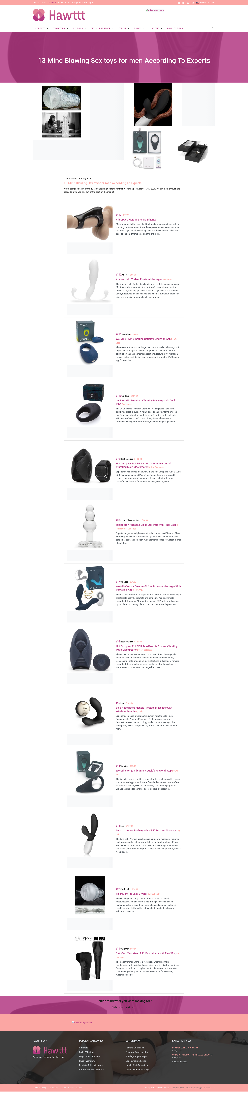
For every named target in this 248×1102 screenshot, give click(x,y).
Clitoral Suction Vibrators (91, 1069)
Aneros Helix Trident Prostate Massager (139, 279)
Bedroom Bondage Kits (137, 1052)
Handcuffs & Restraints (137, 1065)
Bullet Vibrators (86, 1052)
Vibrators (83, 1047)
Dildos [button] (138, 28)
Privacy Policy (40, 1087)
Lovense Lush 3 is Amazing (185, 1047)
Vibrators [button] (59, 28)
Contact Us (53, 1087)
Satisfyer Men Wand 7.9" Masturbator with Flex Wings (147, 953)
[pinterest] (188, 2)
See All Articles (179, 1061)
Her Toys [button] (40, 28)
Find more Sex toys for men (124, 1007)
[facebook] (179, 2)
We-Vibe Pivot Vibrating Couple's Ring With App (143, 338)
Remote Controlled (135, 1047)
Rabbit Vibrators (87, 1061)
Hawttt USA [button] (205, 2)
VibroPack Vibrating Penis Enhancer (136, 219)
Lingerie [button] (155, 28)
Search (79, 1087)
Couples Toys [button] (175, 28)
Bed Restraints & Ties (136, 1061)
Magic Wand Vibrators (89, 1056)
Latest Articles (67, 1087)
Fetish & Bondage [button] (101, 28)
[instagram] (192, 2)
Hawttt (167, 1087)
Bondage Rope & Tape (136, 1056)
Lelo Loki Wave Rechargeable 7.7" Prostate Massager (147, 830)
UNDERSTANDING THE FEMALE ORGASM (192, 1054)
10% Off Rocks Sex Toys (64, 2)
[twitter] (183, 2)
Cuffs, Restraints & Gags (137, 1069)
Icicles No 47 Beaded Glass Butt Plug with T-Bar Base (146, 524)
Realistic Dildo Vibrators (91, 1065)
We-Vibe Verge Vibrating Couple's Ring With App (144, 770)
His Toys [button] (78, 28)
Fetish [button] (122, 28)
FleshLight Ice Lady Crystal (132, 893)
